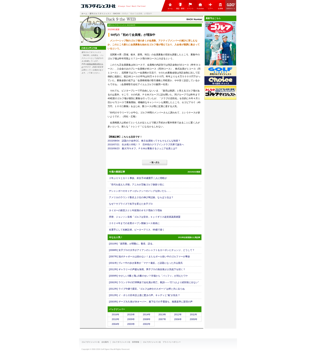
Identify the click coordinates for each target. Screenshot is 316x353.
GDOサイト (230, 8)
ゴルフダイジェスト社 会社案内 (95, 342)
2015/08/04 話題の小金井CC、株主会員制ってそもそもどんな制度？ (144, 140)
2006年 (178, 319)
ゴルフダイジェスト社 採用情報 (125, 342)
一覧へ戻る (154, 162)
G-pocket (200, 8)
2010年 (115, 319)
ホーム (170, 8)
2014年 (146, 314)
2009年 (131, 319)
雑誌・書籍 (180, 8)
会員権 (220, 8)
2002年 (146, 324)
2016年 (115, 314)
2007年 (162, 319)
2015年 (131, 314)
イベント (190, 8)
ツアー (210, 8)
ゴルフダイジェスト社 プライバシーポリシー (162, 342)
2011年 (193, 314)
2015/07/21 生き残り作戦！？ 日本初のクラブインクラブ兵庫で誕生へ (146, 144)
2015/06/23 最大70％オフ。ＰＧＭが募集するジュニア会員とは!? (142, 148)
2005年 (193, 319)
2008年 (146, 319)
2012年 (178, 314)
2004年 (115, 324)
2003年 (131, 324)
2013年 (162, 314)
